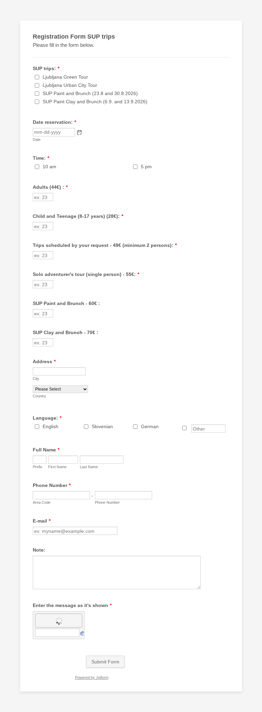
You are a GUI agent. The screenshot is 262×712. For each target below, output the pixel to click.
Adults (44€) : (50, 187)
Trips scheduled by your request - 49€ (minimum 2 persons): (105, 245)
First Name (57, 467)
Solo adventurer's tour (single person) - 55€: (86, 274)
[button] (79, 132)
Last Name (89, 467)
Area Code (41, 502)
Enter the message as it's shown (72, 605)
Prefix (37, 467)
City (36, 379)
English (50, 426)
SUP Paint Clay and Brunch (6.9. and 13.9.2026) (95, 101)
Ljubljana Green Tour (65, 77)
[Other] (190, 428)
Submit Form (105, 661)
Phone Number (52, 485)
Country (39, 396)
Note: (39, 550)
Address (44, 361)
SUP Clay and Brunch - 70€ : (65, 332)
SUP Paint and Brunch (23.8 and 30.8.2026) (90, 93)
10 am (49, 166)
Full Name (46, 449)
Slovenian (102, 426)
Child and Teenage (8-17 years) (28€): (78, 216)
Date (37, 139)
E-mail (41, 521)
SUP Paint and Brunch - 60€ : (66, 303)
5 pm (146, 166)
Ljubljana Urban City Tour (70, 85)
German (150, 426)
